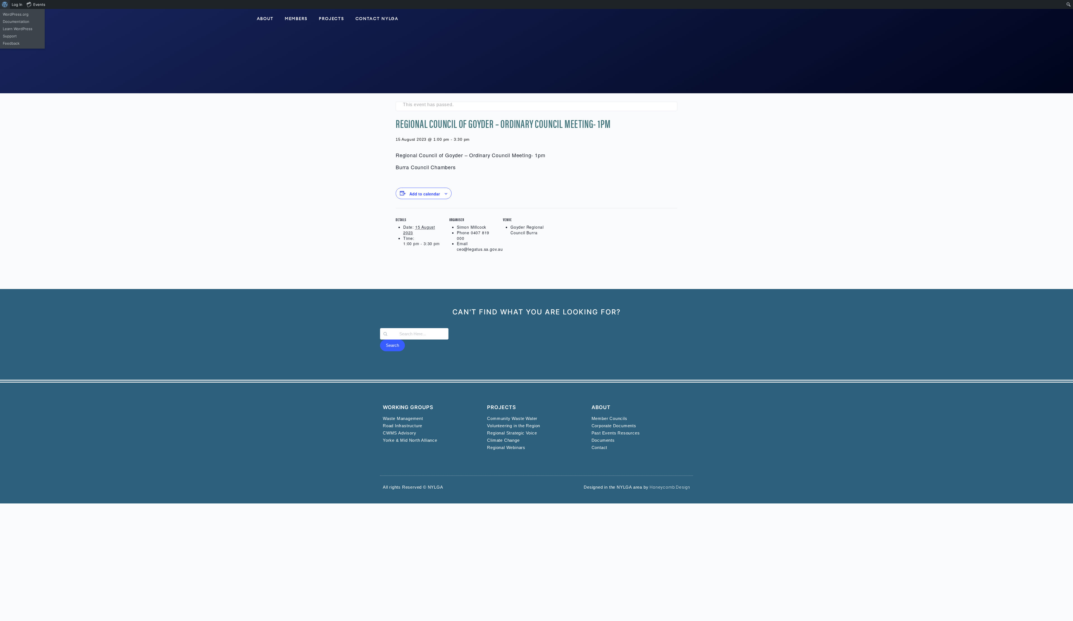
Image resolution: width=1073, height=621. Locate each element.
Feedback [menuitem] (11, 43)
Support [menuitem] (10, 36)
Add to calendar (424, 194)
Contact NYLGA (376, 19)
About (265, 19)
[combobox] (414, 334)
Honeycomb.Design (670, 487)
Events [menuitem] (39, 4)
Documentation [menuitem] (16, 21)
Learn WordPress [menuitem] (17, 29)
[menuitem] (5, 4)
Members (296, 19)
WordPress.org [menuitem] (16, 14)
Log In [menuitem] (17, 4)
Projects (331, 19)
